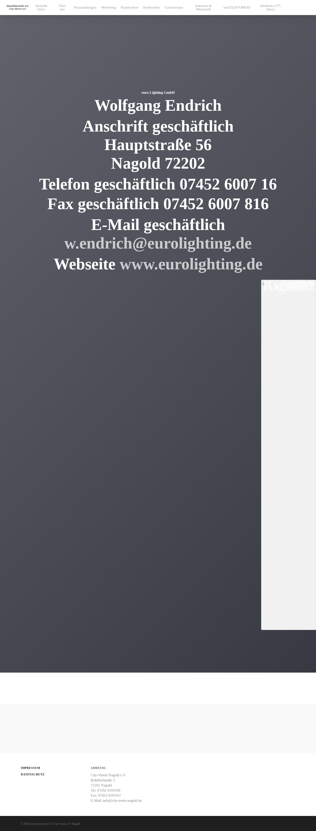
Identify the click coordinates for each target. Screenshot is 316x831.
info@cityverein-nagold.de (122, 801)
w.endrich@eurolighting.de (158, 243)
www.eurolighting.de (191, 264)
